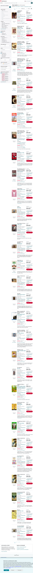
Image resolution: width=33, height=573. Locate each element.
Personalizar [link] (19, 570)
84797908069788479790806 (21, 515)
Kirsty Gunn (19, 207)
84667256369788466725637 (21, 48)
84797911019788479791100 (21, 101)
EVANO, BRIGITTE (20, 44)
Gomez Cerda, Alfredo (20, 423)
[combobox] (17, 3)
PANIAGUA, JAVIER (20, 28)
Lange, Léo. (19, 79)
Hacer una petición (4, 551)
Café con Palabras (21, 103)
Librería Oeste (21, 358)
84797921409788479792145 (21, 498)
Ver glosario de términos (20, 548)
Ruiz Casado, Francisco (20, 387)
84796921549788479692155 (21, 408)
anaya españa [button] (18, 6)
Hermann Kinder (19, 243)
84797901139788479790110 (21, 282)
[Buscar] (32, 3)
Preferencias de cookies (18, 566)
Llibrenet (20, 463)
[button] (13, 8)
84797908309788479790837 (21, 176)
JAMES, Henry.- (19, 224)
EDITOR (18, 12)
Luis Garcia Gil (19, 315)
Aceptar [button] (6, 570)
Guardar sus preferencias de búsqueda (22, 549)
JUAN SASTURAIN (20, 261)
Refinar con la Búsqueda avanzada (26, 6)
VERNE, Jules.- (19, 133)
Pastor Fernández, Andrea (21, 386)
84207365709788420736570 (21, 427)
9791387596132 (21, 156)
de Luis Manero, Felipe (20, 152)
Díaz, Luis (18, 368)
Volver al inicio (16, 555)
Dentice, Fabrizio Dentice (21, 294)
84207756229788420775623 (21, 461)
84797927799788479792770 (21, 531)
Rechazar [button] (12, 570)
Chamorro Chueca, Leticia (21, 189)
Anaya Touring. (19, 61)
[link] (31, 8)
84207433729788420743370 (21, 119)
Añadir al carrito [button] (29, 35)
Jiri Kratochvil (19, 277)
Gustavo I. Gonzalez (22, 265)
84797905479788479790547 (21, 248)
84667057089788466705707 (21, 138)
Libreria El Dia (21, 18)
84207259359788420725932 (21, 319)
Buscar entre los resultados (4, 5)
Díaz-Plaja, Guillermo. (20, 333)
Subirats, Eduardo (20, 171)
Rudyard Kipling (19, 404)
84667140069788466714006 (21, 16)
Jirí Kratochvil (19, 440)
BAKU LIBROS (21, 214)
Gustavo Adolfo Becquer (21, 314)
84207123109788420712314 (21, 229)
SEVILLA (24, 126)
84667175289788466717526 (21, 392)
